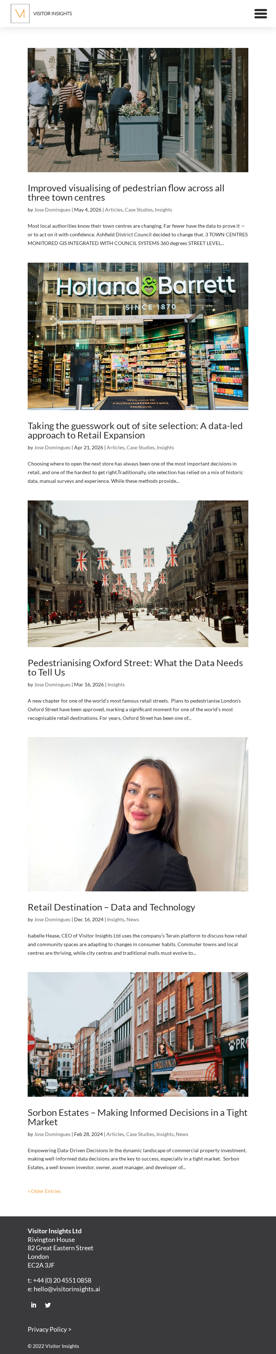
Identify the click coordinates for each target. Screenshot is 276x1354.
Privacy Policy (47, 1329)
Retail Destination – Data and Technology (111, 907)
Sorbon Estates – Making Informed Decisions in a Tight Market (138, 1116)
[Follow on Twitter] (48, 1305)
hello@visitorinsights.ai (67, 1289)
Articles (114, 209)
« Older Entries (44, 1191)
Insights (163, 209)
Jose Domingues (52, 209)
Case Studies (139, 209)
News (132, 919)
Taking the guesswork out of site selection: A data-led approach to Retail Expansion (135, 430)
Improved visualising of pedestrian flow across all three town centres (126, 192)
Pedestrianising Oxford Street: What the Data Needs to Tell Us (135, 667)
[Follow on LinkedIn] (33, 1305)
